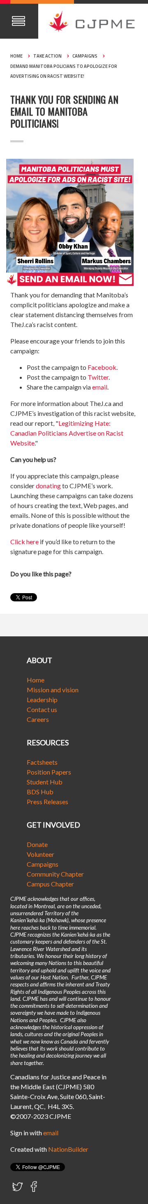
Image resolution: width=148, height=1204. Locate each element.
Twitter (98, 377)
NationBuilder (68, 1149)
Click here (24, 541)
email (99, 387)
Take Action (47, 56)
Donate (37, 844)
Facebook (102, 367)
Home (16, 56)
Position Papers (49, 772)
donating (48, 485)
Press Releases (47, 801)
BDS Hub (40, 792)
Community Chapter (55, 874)
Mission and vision (53, 690)
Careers (38, 719)
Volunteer (40, 854)
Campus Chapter (50, 884)
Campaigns (84, 56)
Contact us (42, 709)
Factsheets (42, 762)
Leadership (42, 699)
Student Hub (44, 782)
